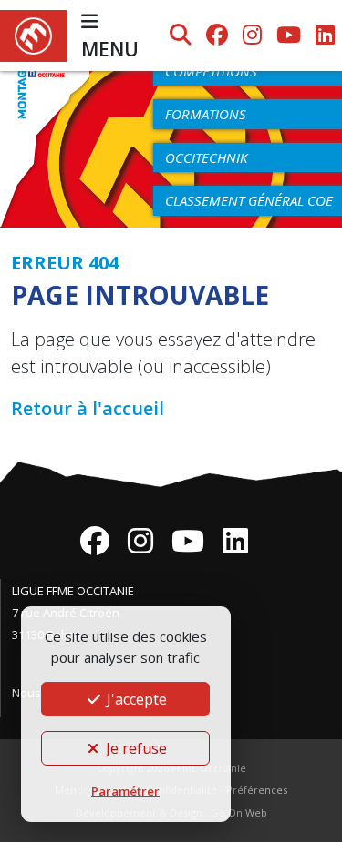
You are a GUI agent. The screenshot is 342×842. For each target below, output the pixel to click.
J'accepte (135, 699)
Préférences (256, 789)
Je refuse (134, 748)
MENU (110, 49)
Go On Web (239, 812)
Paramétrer (125, 791)
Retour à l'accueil (87, 408)
